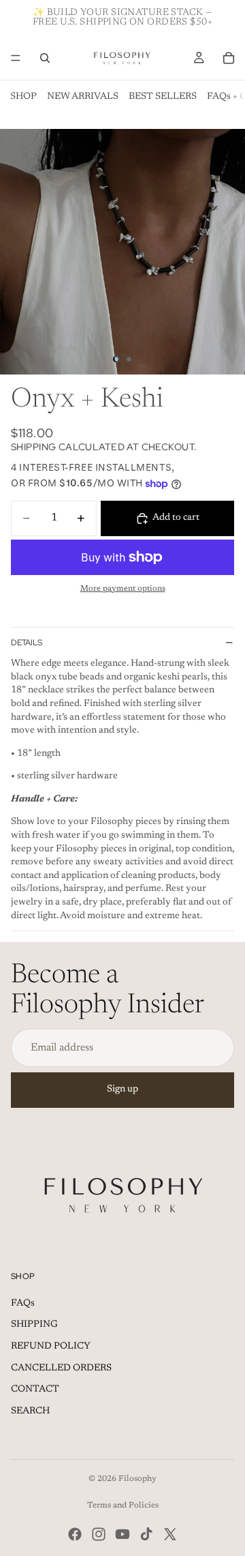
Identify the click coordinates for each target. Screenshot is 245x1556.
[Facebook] (75, 1534)
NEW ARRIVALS (82, 97)
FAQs (23, 1303)
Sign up (122, 1089)
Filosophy (137, 1479)
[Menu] (15, 58)
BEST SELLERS (163, 97)
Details (26, 642)
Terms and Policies (123, 1505)
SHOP (23, 97)
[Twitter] (170, 1534)
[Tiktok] (146, 1534)
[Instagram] (99, 1534)
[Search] (45, 58)
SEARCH (30, 1411)
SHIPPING (34, 1325)
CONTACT (35, 1389)
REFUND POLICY (51, 1346)
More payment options (122, 589)
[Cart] (229, 58)
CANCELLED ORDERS (61, 1368)
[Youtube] (122, 1534)
